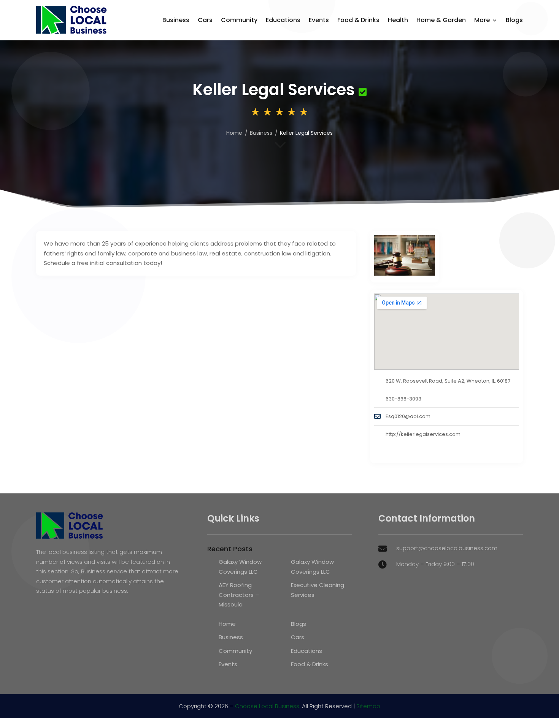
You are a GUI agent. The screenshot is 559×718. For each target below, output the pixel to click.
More (482, 20)
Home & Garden (441, 20)
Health (398, 20)
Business (175, 20)
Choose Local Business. (267, 706)
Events (319, 20)
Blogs (514, 20)
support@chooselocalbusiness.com (446, 548)
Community (239, 20)
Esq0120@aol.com (408, 416)
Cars (205, 20)
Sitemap (368, 706)
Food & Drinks (358, 20)
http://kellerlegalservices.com (423, 434)
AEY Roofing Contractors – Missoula (239, 594)
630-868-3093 (403, 398)
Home (234, 133)
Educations (283, 20)
